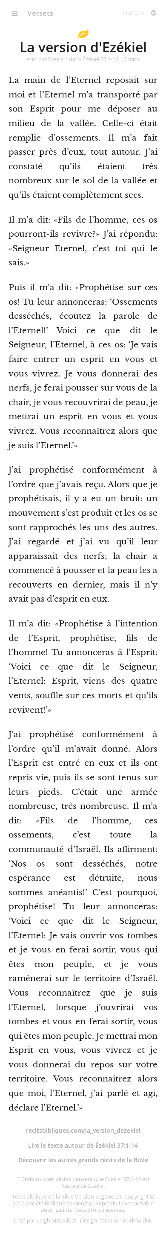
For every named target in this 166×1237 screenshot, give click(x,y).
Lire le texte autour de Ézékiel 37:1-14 (83, 1145)
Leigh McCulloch (57, 1220)
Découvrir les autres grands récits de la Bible (83, 1160)
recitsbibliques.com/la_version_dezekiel (83, 1130)
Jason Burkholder (129, 1220)
